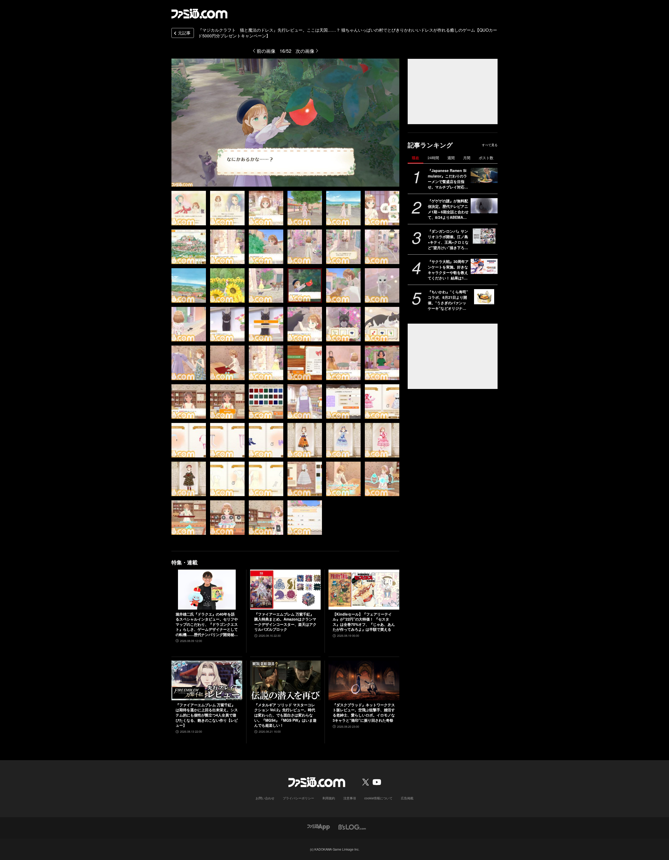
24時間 (433, 157)
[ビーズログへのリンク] (352, 826)
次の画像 (305, 50)
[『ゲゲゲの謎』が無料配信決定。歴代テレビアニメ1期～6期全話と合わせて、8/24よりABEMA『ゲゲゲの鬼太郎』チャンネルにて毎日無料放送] (484, 205)
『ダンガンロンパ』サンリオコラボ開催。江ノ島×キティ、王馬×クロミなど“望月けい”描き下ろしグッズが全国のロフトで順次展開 (448, 239)
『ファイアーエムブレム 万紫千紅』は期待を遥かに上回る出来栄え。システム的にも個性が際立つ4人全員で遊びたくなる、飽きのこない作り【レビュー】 (207, 715)
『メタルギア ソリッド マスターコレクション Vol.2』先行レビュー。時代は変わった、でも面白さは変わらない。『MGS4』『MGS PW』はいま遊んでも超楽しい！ (285, 715)
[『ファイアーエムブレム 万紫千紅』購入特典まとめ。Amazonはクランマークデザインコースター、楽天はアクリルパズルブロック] (285, 589)
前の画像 (266, 50)
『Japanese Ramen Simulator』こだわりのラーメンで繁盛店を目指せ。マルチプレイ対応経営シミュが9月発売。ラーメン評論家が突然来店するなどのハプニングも (448, 179)
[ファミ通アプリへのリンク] (318, 826)
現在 (415, 157)
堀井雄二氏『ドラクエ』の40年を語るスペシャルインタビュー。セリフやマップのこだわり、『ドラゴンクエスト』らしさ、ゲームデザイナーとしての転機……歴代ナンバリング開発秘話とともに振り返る (207, 624)
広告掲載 (407, 798)
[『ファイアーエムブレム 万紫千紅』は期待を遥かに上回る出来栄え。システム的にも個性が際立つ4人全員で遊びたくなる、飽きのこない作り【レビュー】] (206, 680)
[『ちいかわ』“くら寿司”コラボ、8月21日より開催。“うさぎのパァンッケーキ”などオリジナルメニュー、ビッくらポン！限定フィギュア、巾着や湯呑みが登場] (484, 296)
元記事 (184, 33)
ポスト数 (486, 157)
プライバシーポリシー (298, 798)
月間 (466, 157)
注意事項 (349, 798)
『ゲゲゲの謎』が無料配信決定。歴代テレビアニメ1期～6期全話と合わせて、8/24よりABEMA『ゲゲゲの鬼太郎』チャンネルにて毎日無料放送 (448, 209)
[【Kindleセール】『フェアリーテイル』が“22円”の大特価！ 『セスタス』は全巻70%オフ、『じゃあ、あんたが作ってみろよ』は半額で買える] (363, 589)
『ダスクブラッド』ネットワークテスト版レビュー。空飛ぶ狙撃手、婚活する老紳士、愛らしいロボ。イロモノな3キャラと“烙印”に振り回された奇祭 (364, 712)
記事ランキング (430, 145)
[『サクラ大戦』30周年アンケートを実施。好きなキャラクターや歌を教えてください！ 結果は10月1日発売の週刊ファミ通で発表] (484, 266)
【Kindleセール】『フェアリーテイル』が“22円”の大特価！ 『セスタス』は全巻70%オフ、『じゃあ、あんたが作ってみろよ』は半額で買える (364, 622)
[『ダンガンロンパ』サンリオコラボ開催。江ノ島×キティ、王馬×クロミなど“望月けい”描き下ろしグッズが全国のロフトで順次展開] (484, 236)
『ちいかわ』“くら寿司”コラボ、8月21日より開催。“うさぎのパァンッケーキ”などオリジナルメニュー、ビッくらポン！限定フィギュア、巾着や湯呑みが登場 (448, 300)
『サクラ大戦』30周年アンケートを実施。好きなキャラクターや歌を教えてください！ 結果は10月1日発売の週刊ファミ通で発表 (448, 270)
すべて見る (490, 145)
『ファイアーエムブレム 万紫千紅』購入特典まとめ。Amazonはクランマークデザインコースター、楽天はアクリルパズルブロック (285, 622)
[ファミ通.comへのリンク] (199, 14)
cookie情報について (378, 798)
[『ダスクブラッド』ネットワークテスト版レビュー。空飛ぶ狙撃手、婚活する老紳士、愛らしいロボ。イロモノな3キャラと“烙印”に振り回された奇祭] (363, 680)
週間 (451, 157)
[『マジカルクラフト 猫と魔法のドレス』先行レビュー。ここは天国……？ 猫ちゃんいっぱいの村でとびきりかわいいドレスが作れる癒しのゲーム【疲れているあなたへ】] (188, 208)
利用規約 (328, 798)
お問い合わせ (265, 798)
